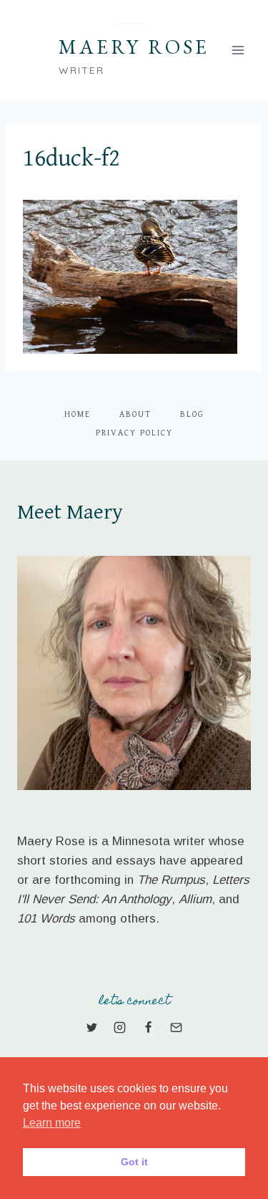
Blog (192, 414)
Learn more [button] (52, 1123)
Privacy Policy (134, 433)
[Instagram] (120, 1028)
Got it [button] (134, 1161)
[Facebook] (148, 1028)
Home (77, 414)
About (135, 414)
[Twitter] (92, 1028)
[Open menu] (237, 50)
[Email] (176, 1028)
